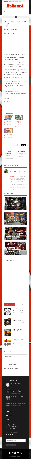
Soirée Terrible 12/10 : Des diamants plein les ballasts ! (16, 391)
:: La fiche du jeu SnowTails (11, 91)
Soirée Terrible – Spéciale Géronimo (18, 403)
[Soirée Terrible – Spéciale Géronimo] (7, 343)
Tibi (10, 170)
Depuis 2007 (12, 176)
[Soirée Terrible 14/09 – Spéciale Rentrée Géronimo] (7, 332)
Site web (11, 174)
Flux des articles (11, 424)
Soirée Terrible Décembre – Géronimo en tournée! (16, 384)
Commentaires (21, 305)
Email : (7, 438)
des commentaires (11, 426)
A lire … (9, 305)
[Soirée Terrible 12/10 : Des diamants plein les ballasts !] (7, 322)
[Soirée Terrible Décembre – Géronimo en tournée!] (7, 312)
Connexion (8, 423)
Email (22, 171)
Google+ (17, 171)
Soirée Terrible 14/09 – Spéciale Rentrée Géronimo (17, 397)
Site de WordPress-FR (11, 428)
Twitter (12, 171)
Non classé (18, 26)
